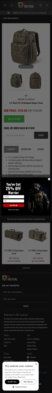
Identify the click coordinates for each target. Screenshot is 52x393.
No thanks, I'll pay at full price (13, 210)
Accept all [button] (12, 382)
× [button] (36, 364)
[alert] (20, 376)
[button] (20, 387)
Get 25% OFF (13, 205)
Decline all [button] (28, 382)
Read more (22, 377)
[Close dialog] (49, 179)
